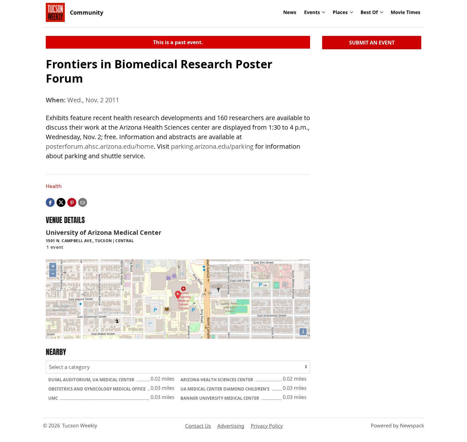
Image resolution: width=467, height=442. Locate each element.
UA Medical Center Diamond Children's (225, 389)
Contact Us (198, 425)
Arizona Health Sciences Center (217, 380)
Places (340, 12)
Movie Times (405, 12)
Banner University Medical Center (220, 398)
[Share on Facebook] (50, 202)
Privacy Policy (267, 425)
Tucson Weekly (79, 425)
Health (54, 186)
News (289, 12)
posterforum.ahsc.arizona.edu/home (100, 146)
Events (312, 12)
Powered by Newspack (397, 425)
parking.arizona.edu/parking (212, 146)
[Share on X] (61, 202)
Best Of (369, 12)
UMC (53, 398)
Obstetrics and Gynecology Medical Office (97, 389)
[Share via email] (82, 202)
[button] (71, 202)
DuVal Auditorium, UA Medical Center (91, 380)
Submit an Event (372, 42)
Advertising (230, 425)
